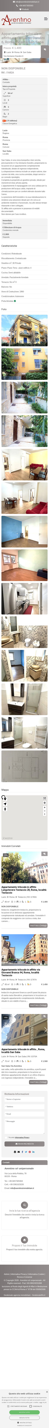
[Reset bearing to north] (44, 814)
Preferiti (25, 9)
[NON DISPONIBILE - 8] (24, 565)
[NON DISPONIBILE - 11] (24, 666)
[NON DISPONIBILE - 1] (24, 330)
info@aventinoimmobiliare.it (27, 2)
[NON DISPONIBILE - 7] (24, 531)
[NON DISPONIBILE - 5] (24, 465)
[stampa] (15, 1152)
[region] (24, 817)
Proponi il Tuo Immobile (24, 1245)
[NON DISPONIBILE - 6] (24, 498)
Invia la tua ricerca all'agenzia (24, 1210)
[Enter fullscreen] (44, 798)
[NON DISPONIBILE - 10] (24, 632)
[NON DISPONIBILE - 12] (24, 699)
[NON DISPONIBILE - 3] (24, 397)
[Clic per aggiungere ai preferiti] (45, 49)
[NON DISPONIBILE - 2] (24, 364)
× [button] (47, 1392)
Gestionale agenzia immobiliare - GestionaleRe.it (24, 1295)
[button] (3, 867)
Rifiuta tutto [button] (24, 1418)
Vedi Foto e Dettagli (38, 925)
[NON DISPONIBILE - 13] (24, 733)
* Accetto (18, 1137)
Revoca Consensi (24, 1277)
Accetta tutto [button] (24, 1412)
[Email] (19, 1152)
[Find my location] (44, 803)
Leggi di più (43, 1402)
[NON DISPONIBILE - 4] (24, 431)
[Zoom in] (44, 807)
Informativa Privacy (19, 1274)
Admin (6, 1274)
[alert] (24, 1409)
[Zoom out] (44, 811)
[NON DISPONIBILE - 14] (24, 766)
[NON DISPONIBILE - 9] (24, 599)
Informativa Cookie (36, 1274)
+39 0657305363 (25, 6)
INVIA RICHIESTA (26, 1144)
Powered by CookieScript (24, 1425)
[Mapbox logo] (7, 838)
